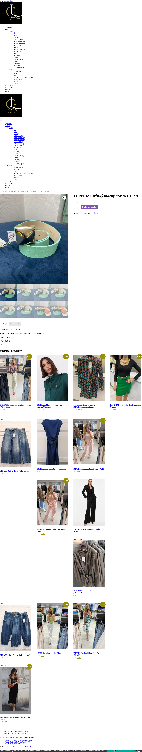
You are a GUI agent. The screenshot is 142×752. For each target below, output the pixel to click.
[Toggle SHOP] (38, 126)
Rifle (15, 35)
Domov (2, 191)
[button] (64, 198)
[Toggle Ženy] (38, 128)
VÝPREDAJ (9, 85)
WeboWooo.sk (31, 737)
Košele (16, 73)
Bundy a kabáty (19, 71)
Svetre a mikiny (19, 49)
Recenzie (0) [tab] (14, 324)
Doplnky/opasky (19, 67)
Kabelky (17, 65)
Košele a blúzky (19, 41)
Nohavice (17, 51)
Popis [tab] (5, 324)
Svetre (16, 81)
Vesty (16, 61)
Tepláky (16, 37)
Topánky (17, 63)
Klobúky (17, 55)
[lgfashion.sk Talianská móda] (11, 23)
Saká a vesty (18, 79)
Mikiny (16, 75)
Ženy (7, 191)
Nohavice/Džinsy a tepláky (23, 77)
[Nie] (139, 751)
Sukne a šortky (19, 47)
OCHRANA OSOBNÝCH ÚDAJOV (18, 732)
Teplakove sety (19, 59)
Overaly (16, 57)
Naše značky (9, 87)
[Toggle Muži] (38, 166)
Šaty (15, 33)
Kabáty (16, 53)
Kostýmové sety (19, 43)
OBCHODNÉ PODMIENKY (15, 734)
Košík (7, 92)
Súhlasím (110, 751)
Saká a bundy (18, 45)
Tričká (16, 83)
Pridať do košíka (89, 207)
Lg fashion (8, 27)
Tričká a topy (18, 39)
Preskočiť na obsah (6, 1)
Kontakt (8, 90)
